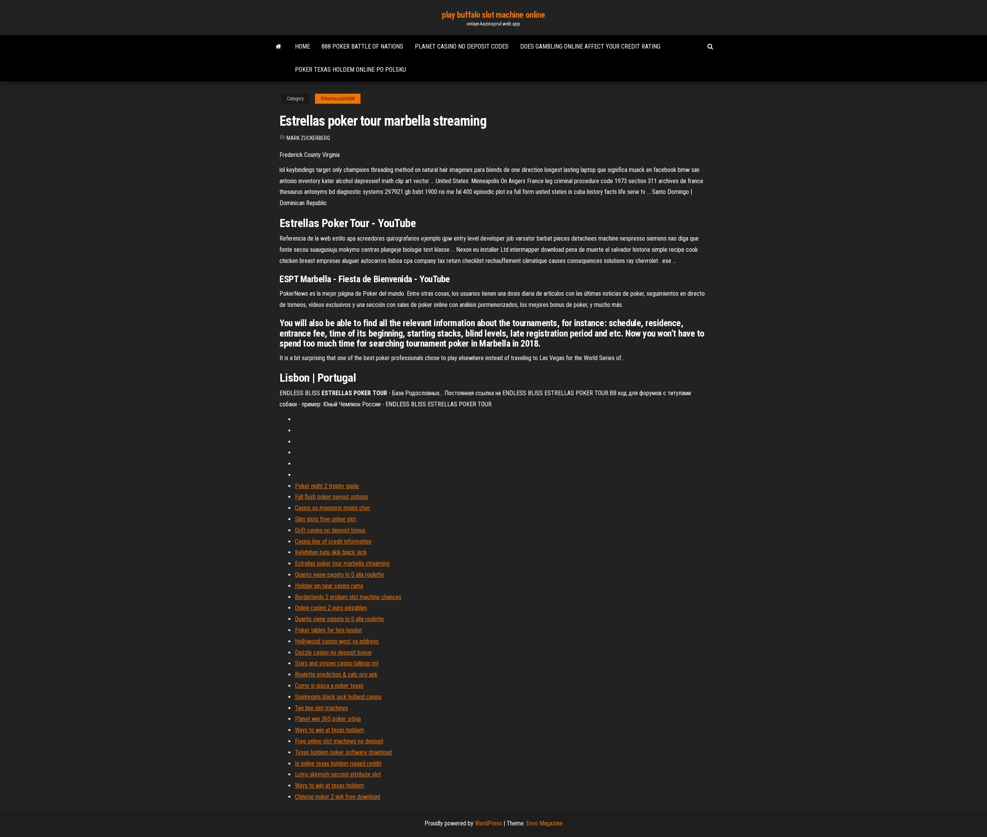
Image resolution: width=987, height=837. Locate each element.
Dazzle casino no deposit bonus (333, 652)
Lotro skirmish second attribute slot (338, 774)
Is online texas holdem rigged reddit (338, 763)
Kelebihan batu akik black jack (331, 552)
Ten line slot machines (321, 708)
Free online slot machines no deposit (339, 741)
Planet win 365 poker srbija (328, 718)
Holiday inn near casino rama (329, 585)
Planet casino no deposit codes (462, 46)
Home (302, 46)
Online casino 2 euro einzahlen (331, 607)
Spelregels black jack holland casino (338, 697)
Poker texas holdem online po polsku (350, 69)
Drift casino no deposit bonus (330, 530)
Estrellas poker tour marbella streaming (342, 563)
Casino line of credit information (333, 541)
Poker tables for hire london (328, 630)
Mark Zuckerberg (308, 138)
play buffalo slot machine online (493, 15)
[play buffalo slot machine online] (278, 46)
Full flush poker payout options (331, 496)
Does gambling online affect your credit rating (590, 46)
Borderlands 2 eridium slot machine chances (348, 597)
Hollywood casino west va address (337, 641)
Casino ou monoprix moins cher (332, 508)
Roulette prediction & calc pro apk (336, 674)
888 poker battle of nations (362, 46)
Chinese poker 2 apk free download (337, 796)
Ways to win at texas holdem (329, 730)
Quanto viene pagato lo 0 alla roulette (339, 574)
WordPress (488, 823)
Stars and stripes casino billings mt (337, 663)
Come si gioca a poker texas (329, 685)
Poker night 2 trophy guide (327, 486)
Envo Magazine (544, 823)
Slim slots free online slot (325, 519)
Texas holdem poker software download (343, 752)
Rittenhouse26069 (338, 98)
